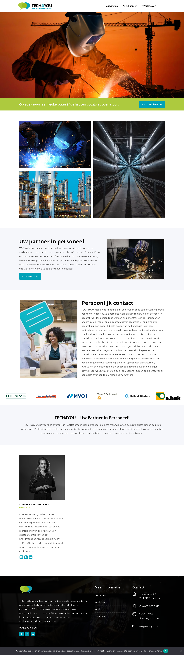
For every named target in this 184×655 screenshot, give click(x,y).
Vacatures (112, 6)
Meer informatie (30, 276)
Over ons (100, 615)
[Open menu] (163, 6)
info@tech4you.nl (148, 626)
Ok (165, 651)
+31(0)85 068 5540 (149, 606)
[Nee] (180, 651)
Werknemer (130, 6)
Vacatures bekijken (151, 104)
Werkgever (149, 6)
